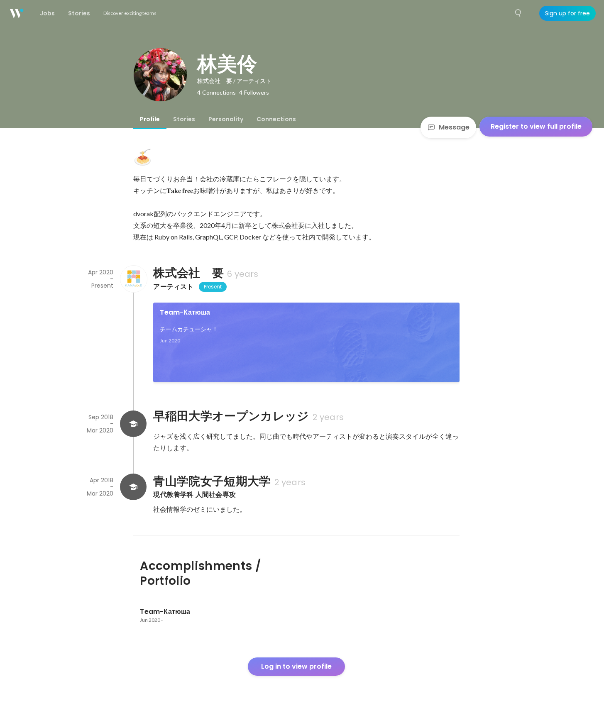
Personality (225, 119)
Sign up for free (567, 13)
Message (454, 127)
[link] (306, 342)
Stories (184, 119)
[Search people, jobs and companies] (518, 13)
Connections (276, 119)
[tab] (149, 119)
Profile (150, 119)
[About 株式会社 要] (133, 279)
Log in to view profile (296, 666)
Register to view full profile (536, 126)
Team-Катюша (185, 312)
